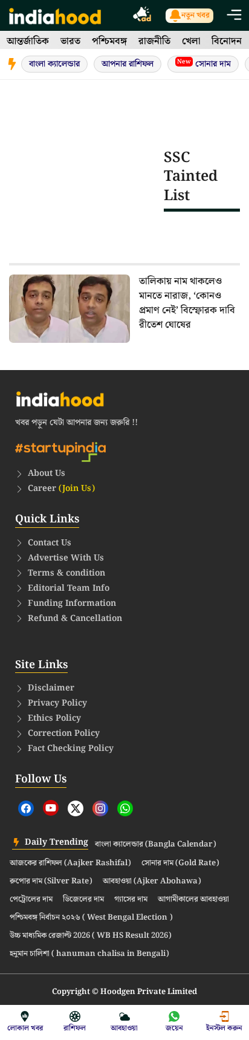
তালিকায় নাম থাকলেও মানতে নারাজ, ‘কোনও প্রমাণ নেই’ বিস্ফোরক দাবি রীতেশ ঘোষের (187, 303)
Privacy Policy (57, 703)
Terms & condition (66, 573)
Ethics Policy (54, 718)
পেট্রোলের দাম (31, 900)
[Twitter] (75, 808)
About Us (46, 473)
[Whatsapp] (125, 808)
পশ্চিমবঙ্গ (109, 41)
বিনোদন (227, 41)
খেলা (191, 41)
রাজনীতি (154, 41)
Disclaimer (51, 688)
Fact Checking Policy (71, 748)
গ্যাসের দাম (130, 900)
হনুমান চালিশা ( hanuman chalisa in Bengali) (89, 954)
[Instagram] (100, 808)
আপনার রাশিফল (128, 64)
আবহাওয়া (124, 1028)
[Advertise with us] (143, 16)
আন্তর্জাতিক (28, 41)
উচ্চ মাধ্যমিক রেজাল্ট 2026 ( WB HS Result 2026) (91, 936)
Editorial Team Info (68, 588)
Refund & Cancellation (75, 618)
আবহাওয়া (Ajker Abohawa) (152, 882)
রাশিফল (74, 1028)
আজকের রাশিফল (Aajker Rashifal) (70, 863)
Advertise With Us (66, 558)
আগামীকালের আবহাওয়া (193, 900)
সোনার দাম (204, 64)
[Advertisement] (86, 176)
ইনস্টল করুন (224, 1028)
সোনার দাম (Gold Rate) (180, 863)
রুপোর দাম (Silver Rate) (51, 882)
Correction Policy (64, 733)
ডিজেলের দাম (83, 900)
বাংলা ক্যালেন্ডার (54, 64)
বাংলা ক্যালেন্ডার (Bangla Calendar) (155, 845)
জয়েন (174, 1028)
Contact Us (49, 543)
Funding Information (72, 603)
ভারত (70, 41)
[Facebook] (26, 808)
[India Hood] (55, 15)
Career (61, 488)
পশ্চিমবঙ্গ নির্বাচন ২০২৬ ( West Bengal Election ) (91, 918)
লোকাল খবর (25, 1028)
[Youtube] (51, 808)
